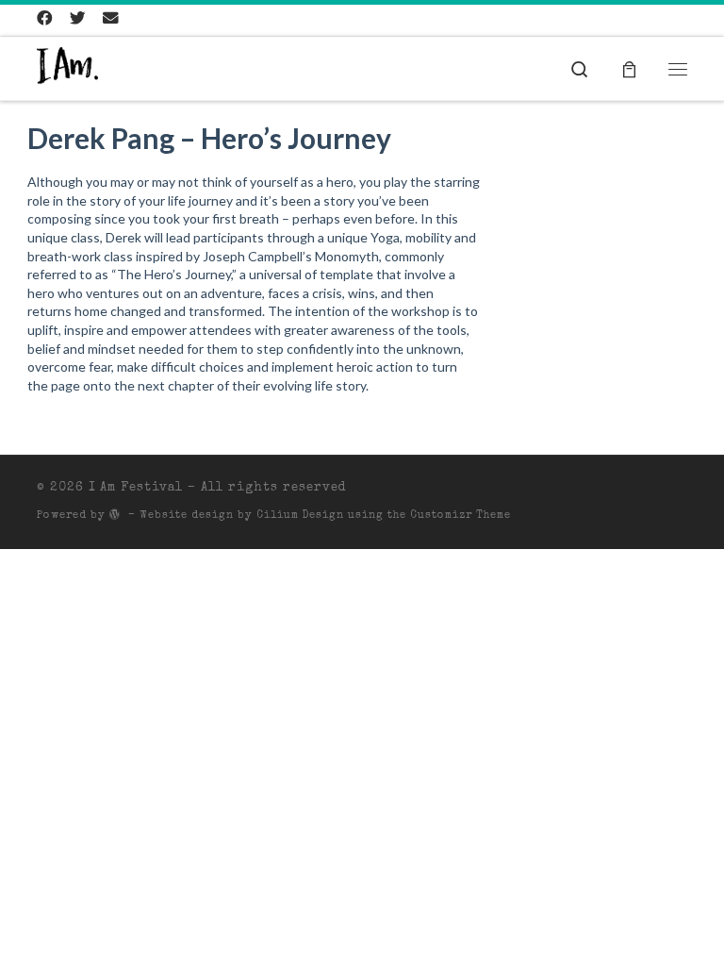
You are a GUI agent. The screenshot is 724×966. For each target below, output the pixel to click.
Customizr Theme (460, 515)
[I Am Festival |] (67, 68)
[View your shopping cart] (629, 68)
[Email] (111, 20)
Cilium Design (300, 515)
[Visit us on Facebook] (45, 20)
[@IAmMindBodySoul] (78, 20)
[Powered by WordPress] (115, 513)
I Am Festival (136, 488)
